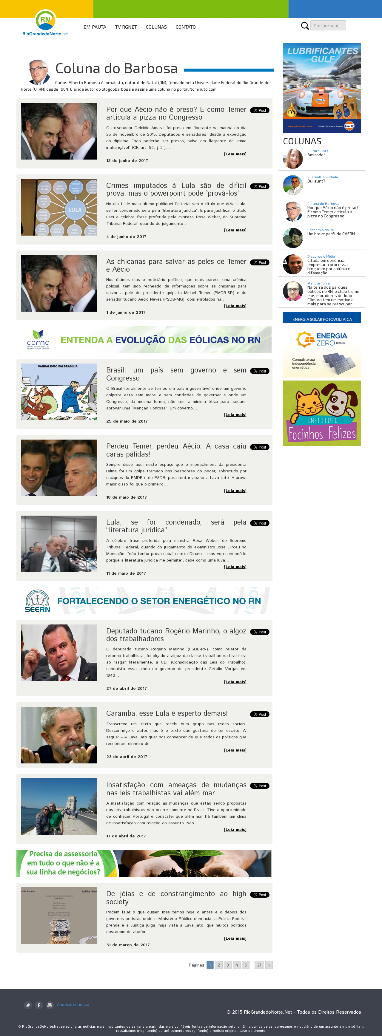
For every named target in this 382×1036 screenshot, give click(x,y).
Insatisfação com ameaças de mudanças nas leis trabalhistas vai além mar (176, 789)
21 (259, 964)
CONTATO (186, 27)
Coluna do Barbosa (323, 203)
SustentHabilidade (322, 177)
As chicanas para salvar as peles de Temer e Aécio (176, 266)
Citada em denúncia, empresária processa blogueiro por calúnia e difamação (328, 266)
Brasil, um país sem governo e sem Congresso (176, 374)
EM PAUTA (95, 27)
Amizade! (316, 154)
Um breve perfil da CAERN (331, 233)
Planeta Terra (318, 283)
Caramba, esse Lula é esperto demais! (167, 714)
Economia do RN (320, 230)
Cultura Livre (318, 151)
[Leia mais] (235, 154)
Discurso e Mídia (321, 256)
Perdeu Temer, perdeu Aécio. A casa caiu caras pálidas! (176, 450)
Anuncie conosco (73, 1004)
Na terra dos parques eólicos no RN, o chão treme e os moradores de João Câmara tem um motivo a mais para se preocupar (333, 295)
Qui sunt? (316, 180)
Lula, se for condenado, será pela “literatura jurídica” (176, 526)
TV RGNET (126, 27)
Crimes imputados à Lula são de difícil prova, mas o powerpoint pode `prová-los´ (176, 190)
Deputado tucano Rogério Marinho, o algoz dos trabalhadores (176, 635)
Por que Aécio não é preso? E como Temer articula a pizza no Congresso (176, 114)
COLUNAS (156, 27)
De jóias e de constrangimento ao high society (176, 898)
